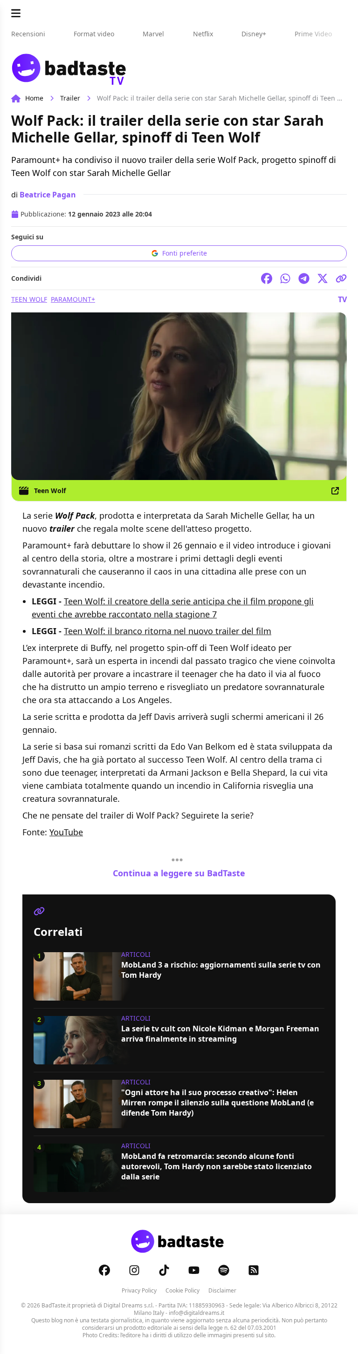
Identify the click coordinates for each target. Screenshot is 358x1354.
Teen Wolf (29, 299)
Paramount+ (73, 299)
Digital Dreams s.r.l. (128, 1305)
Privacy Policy (139, 1290)
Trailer (70, 98)
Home (34, 98)
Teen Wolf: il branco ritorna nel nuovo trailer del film (167, 630)
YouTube (66, 832)
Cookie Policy (182, 1290)
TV (342, 299)
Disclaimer (222, 1290)
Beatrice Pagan (48, 195)
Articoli (136, 954)
